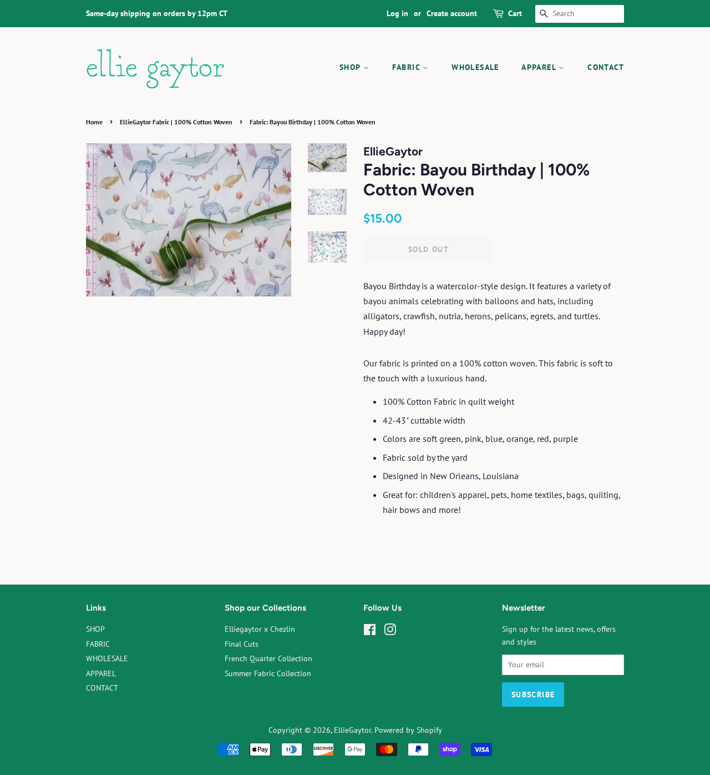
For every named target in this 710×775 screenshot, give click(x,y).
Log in (397, 13)
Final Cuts (241, 644)
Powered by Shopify (408, 730)
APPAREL (540, 67)
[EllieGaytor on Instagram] (390, 632)
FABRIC (407, 67)
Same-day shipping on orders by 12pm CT (156, 13)
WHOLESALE (475, 67)
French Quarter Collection (268, 658)
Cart (515, 13)
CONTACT (605, 67)
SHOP (351, 67)
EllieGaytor (352, 730)
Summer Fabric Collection (268, 673)
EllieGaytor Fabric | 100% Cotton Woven (176, 122)
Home (94, 122)
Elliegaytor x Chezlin (260, 629)
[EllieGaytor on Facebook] (369, 632)
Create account (452, 13)
